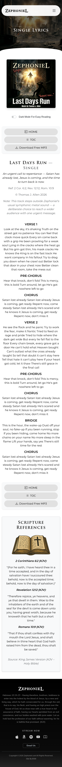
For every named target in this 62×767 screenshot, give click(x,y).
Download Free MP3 (33, 147)
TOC (33, 139)
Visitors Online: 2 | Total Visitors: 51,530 (31, 762)
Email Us (31, 745)
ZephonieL (16, 10)
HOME (33, 131)
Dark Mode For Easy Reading (35, 117)
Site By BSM (31, 759)
